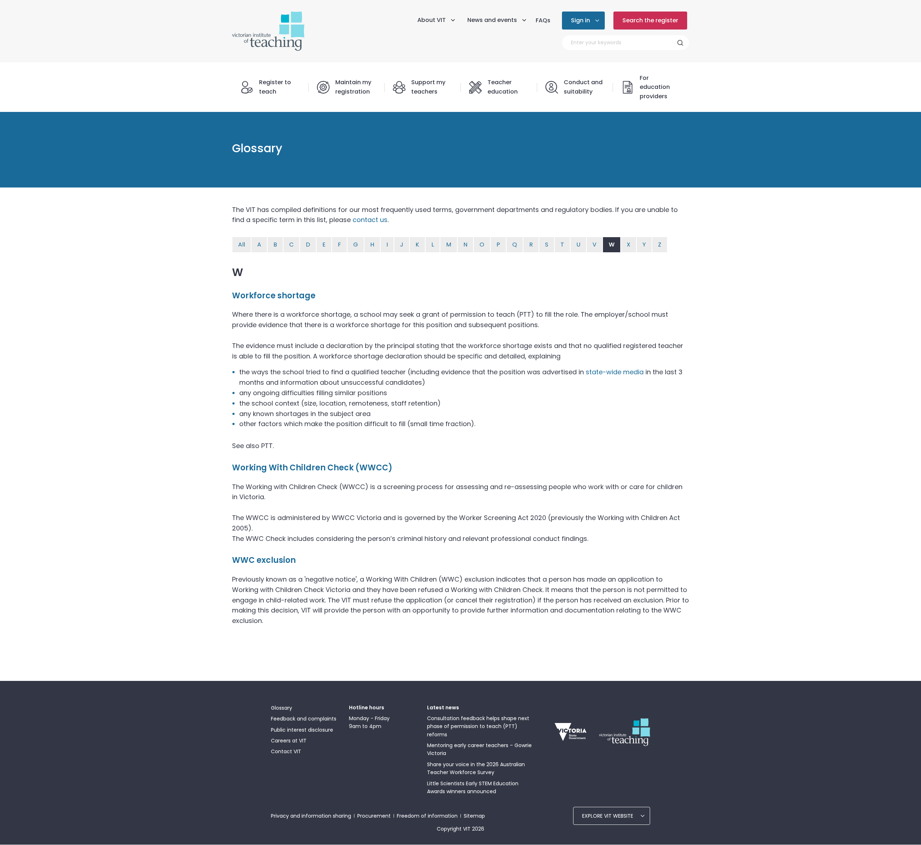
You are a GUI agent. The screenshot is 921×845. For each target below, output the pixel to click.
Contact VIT (286, 751)
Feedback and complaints (303, 718)
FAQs (543, 20)
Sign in (580, 20)
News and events (492, 20)
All (241, 244)
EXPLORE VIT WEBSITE (607, 815)
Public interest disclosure (302, 729)
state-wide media (615, 371)
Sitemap (474, 815)
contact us (370, 219)
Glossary (281, 707)
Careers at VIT (289, 740)
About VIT (431, 20)
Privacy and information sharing (311, 815)
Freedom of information (427, 815)
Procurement (374, 815)
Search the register (650, 20)
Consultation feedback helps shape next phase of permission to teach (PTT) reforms (478, 726)
